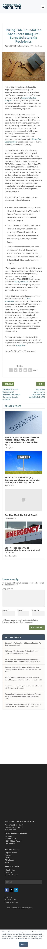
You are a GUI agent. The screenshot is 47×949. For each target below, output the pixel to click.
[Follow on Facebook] (7, 890)
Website (35, 610)
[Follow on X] (11, 890)
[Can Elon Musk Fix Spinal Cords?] (23, 500)
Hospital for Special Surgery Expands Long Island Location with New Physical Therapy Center (22, 480)
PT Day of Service (21, 281)
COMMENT (7, 589)
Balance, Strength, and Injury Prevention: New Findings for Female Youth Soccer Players (22, 668)
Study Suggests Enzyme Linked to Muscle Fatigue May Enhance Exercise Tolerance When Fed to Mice (22, 441)
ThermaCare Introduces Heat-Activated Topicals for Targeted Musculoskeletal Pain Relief (23, 695)
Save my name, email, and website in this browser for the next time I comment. (20, 621)
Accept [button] (23, 944)
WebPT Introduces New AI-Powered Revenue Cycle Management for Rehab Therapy (22, 679)
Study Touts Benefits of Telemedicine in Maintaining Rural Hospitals (22, 550)
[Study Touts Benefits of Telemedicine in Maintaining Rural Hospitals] (23, 533)
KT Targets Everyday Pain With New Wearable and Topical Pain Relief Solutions (22, 660)
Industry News (23, 46)
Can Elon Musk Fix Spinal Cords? (21, 515)
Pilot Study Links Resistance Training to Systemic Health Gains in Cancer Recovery (23, 705)
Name (5, 610)
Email (20, 610)
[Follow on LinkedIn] (16, 890)
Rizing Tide (20, 345)
